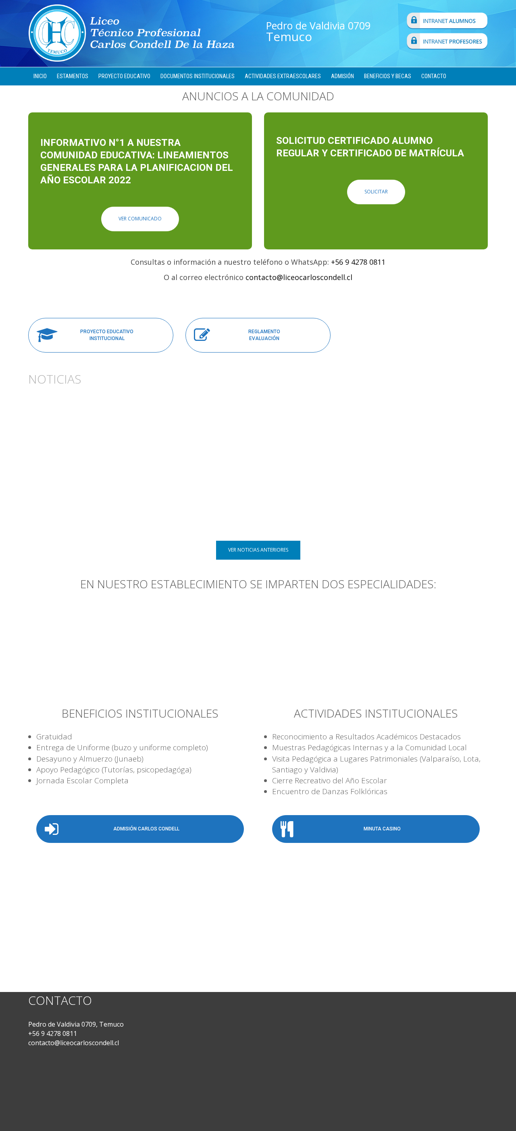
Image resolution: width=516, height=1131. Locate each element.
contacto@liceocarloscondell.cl (299, 277)
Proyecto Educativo (124, 76)
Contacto (433, 76)
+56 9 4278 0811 (358, 262)
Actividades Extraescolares (283, 76)
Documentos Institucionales (197, 76)
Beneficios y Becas (387, 76)
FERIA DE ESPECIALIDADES (299, 502)
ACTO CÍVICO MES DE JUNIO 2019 (423, 502)
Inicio (40, 76)
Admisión (342, 76)
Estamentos (72, 76)
